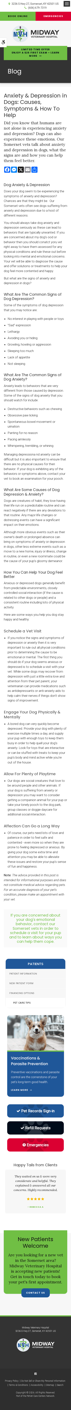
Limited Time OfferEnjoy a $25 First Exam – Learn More (35, 52)
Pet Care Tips (22, 1002)
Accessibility (37, 1385)
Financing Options (21, 993)
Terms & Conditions (18, 1385)
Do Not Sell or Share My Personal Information (43, 1381)
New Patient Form (21, 983)
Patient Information (23, 973)
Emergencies (38, 1145)
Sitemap (50, 1385)
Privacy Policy (12, 1381)
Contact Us (35, 1292)
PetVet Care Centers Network (40, 1396)
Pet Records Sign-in (38, 1111)
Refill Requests (38, 1128)
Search (60, 1385)
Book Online (18, 16)
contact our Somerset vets (34, 926)
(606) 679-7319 (37, 7)
